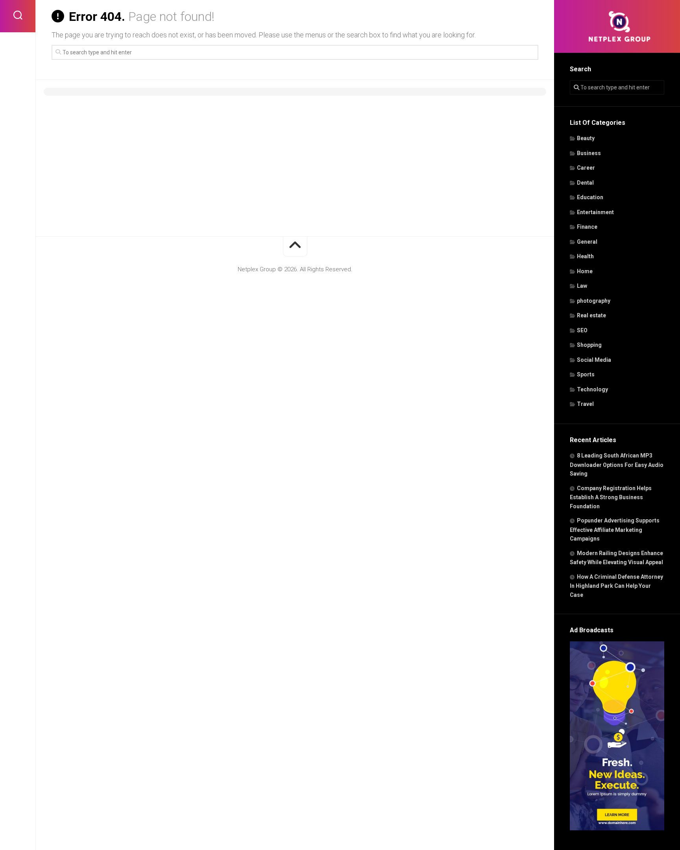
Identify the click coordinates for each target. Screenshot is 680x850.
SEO (582, 330)
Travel (585, 404)
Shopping (589, 345)
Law (582, 286)
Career (586, 168)
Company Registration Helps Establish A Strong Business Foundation (611, 497)
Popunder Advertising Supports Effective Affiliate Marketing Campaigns (615, 529)
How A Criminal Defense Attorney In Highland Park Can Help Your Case (616, 586)
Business (589, 153)
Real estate (591, 315)
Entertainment (595, 212)
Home (585, 271)
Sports (586, 374)
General (587, 242)
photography (593, 301)
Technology (592, 389)
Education (590, 197)
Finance (587, 227)
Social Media (594, 360)
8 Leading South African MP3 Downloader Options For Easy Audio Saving (616, 464)
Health (585, 256)
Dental (585, 183)
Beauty (586, 138)
